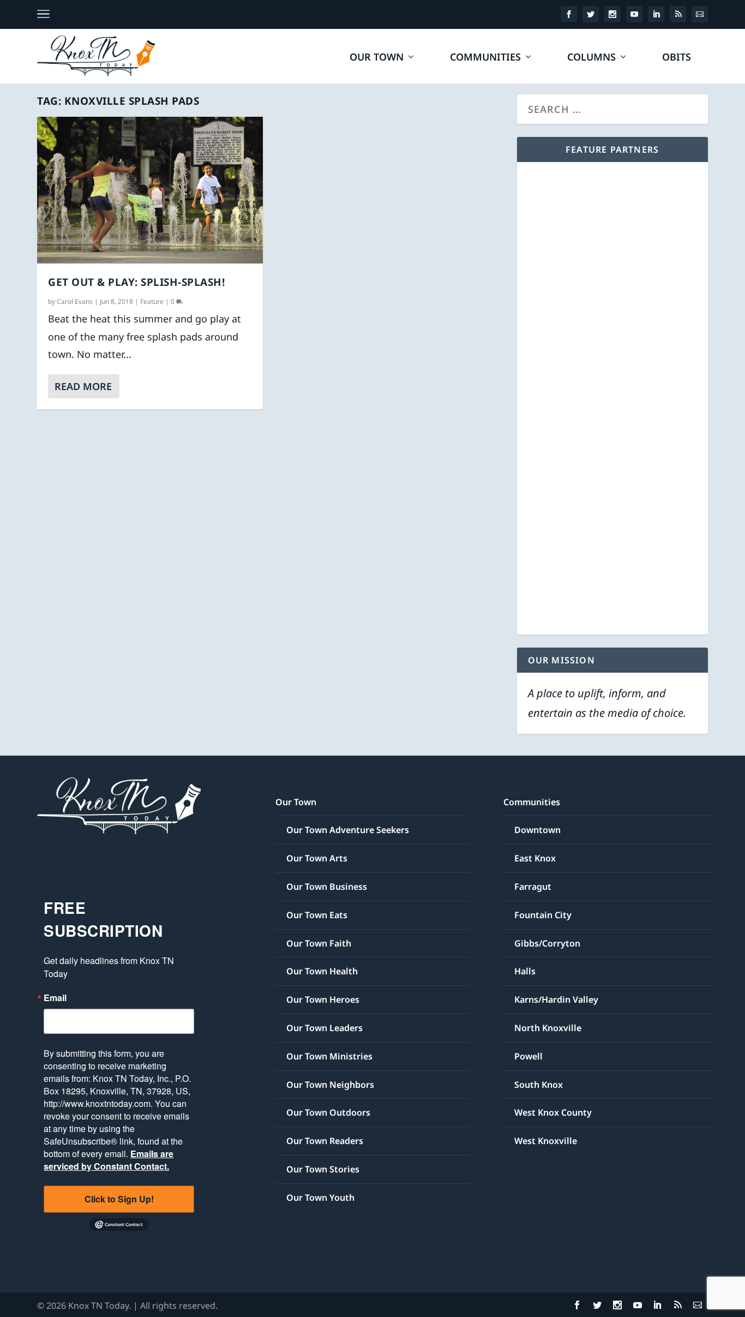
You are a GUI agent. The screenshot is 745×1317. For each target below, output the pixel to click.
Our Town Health (322, 971)
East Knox (535, 858)
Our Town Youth (320, 1198)
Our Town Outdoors (328, 1112)
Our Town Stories (322, 1169)
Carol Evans (75, 301)
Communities (485, 57)
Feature (152, 301)
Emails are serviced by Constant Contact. (108, 1159)
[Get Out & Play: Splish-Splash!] (149, 190)
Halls (525, 971)
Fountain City (543, 915)
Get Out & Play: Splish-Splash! (136, 282)
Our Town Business (326, 887)
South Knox (538, 1085)
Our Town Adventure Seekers (347, 830)
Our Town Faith (318, 943)
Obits (676, 57)
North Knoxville (547, 1028)
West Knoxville (545, 1141)
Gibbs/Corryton (547, 943)
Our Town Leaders (324, 1028)
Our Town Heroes (322, 999)
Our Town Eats (316, 915)
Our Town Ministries (329, 1056)
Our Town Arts (316, 858)
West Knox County (553, 1112)
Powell (528, 1056)
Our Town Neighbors (330, 1085)
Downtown (537, 830)
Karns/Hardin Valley (556, 999)
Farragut (532, 887)
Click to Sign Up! (119, 1199)
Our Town (377, 57)
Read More (83, 386)
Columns (591, 57)
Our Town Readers (324, 1141)
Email (55, 997)
